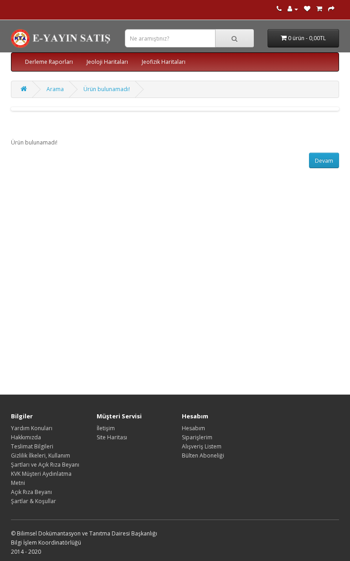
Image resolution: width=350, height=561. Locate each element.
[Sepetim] (319, 9)
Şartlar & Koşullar (33, 501)
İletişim (106, 428)
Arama (55, 89)
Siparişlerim (197, 437)
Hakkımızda (26, 437)
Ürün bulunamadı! (106, 89)
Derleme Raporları (49, 62)
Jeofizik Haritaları (163, 62)
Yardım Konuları (31, 428)
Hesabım (193, 428)
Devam (324, 161)
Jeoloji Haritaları (107, 62)
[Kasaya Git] (331, 9)
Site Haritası (112, 437)
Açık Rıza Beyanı (31, 492)
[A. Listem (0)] (307, 9)
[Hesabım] (293, 9)
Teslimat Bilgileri (32, 446)
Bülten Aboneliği (203, 455)
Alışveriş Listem (201, 446)
